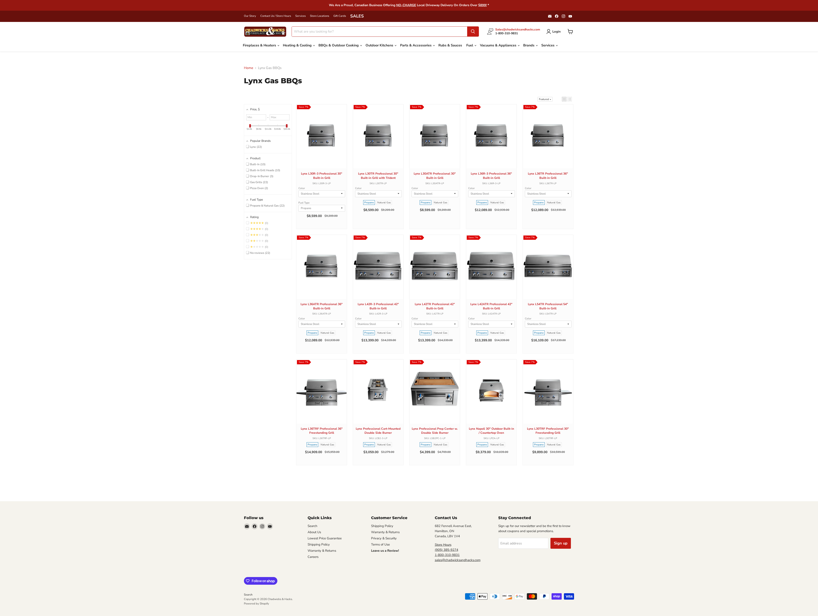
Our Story (250, 16)
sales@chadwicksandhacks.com (458, 560)
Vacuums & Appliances (498, 45)
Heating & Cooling (298, 45)
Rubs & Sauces (450, 45)
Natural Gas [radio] (384, 202)
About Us (314, 532)
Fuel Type (304, 202)
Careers (313, 557)
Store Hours (443, 545)
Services (300, 16)
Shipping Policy (319, 544)
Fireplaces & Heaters (260, 45)
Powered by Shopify (256, 604)
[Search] (473, 31)
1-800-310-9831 (447, 555)
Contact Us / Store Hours (275, 16)
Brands (529, 45)
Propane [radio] (369, 202)
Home (248, 68)
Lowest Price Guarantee (325, 538)
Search (312, 526)
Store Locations (319, 16)
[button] (564, 99)
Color (301, 188)
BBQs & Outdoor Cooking (339, 45)
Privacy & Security (384, 538)
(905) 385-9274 (446, 550)
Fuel (470, 45)
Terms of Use (380, 544)
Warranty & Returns (322, 551)
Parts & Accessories (416, 45)
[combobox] (379, 31)
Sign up (560, 543)
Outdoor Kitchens (380, 45)
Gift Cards (339, 16)
